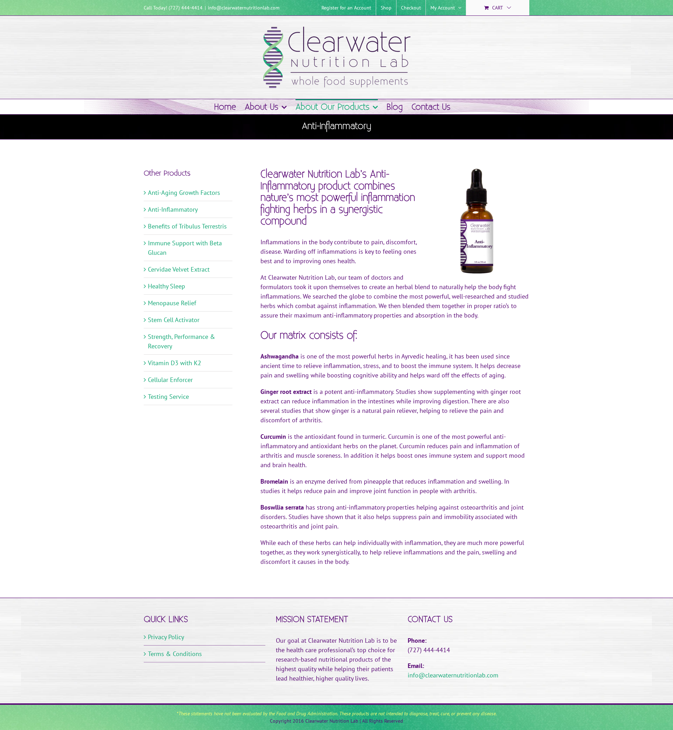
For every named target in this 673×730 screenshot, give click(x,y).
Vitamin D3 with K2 (174, 363)
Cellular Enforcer (170, 380)
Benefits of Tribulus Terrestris (187, 226)
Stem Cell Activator (173, 320)
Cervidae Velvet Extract (179, 269)
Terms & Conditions (175, 654)
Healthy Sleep (166, 286)
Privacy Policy (166, 637)
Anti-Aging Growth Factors (184, 193)
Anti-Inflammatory (173, 209)
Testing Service (168, 397)
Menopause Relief (172, 303)
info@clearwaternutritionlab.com (243, 8)
